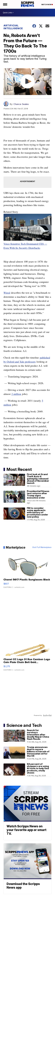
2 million (16, 394)
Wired (7, 292)
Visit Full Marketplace (41, 547)
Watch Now (46, 4)
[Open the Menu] (5, 4)
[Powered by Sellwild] (47, 715)
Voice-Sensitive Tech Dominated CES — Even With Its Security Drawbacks (25, 246)
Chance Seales (21, 104)
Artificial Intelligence (13, 27)
